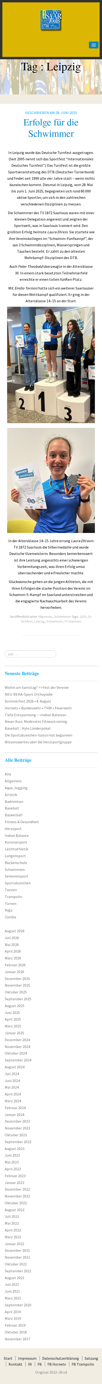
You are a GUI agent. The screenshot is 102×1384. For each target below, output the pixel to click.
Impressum (27, 1358)
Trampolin (13, 896)
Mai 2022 (12, 1223)
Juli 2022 (12, 1216)
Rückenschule (16, 862)
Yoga (8, 910)
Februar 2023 (15, 1175)
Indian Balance (17, 835)
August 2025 (14, 1005)
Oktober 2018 (16, 1332)
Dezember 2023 (17, 1121)
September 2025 (18, 998)
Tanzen (11, 889)
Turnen (10, 903)
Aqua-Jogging (16, 787)
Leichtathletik (16, 849)
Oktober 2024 (16, 1053)
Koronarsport (16, 842)
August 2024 (14, 1067)
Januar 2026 (14, 971)
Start (8, 1358)
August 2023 (14, 1148)
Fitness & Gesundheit (22, 821)
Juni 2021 (12, 1291)
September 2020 (18, 1305)
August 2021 (14, 1277)
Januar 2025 (14, 1033)
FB (39, 1364)
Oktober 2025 (16, 992)
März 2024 (13, 1101)
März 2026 (13, 958)
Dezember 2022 (17, 1189)
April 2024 (13, 1094)
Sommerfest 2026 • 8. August (28, 701)
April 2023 (13, 1169)
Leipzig (39, 621)
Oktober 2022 (16, 1203)
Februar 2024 (15, 1107)
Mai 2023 (12, 1162)
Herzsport (13, 828)
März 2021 (13, 1298)
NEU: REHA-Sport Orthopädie (29, 694)
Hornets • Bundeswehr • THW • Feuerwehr (38, 708)
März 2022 (13, 1237)
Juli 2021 (12, 1284)
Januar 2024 (14, 1114)
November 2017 (17, 1339)
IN (30, 1364)
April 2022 (13, 1230)
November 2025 (17, 985)
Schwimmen (62, 616)
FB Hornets (56, 1364)
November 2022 (17, 1196)
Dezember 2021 (17, 1250)
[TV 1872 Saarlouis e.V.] (51, 10)
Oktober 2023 (16, 1135)
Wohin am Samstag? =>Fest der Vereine (37, 687)
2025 (83, 616)
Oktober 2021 (16, 1264)
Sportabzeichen (18, 883)
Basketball (14, 815)
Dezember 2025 (17, 978)
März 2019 (13, 1318)
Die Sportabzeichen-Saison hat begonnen (38, 735)
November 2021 (17, 1257)
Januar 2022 (14, 1243)
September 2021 (18, 1271)
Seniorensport (16, 876)
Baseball (12, 808)
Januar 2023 (14, 1182)
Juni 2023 (12, 1155)
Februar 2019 (15, 1325)
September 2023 (18, 1141)
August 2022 (14, 1209)
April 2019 (13, 1311)
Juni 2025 (12, 1012)
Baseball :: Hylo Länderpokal (28, 728)
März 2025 (13, 1026)
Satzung (91, 1358)
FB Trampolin (83, 1364)
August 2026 (14, 930)
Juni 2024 (12, 1080)
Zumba (10, 917)
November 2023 (17, 1128)
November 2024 (17, 1046)
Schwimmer (54, 621)
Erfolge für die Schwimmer (51, 127)
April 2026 (13, 951)
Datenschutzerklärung (60, 1358)
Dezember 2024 (17, 1039)
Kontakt (15, 1364)
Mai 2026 (12, 944)
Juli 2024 (12, 1073)
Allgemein (45, 616)
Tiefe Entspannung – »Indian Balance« (36, 714)
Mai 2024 (12, 1087)
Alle (8, 774)
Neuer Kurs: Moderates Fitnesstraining (36, 721)
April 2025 (13, 1019)
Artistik (11, 794)
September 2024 (18, 1060)
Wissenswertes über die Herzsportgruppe (38, 742)
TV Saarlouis (72, 621)
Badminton (14, 801)
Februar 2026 (15, 964)
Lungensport (15, 855)
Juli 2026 (12, 937)
